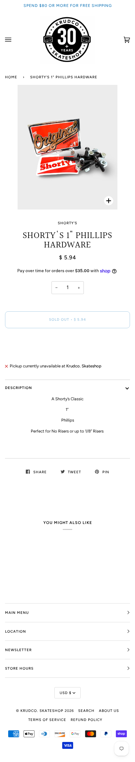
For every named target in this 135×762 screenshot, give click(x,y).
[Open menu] (14, 40)
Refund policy (86, 720)
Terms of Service (47, 720)
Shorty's (67, 223)
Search (86, 710)
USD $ (65, 693)
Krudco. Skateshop (41, 710)
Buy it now (68, 346)
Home (11, 77)
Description (18, 388)
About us (109, 710)
